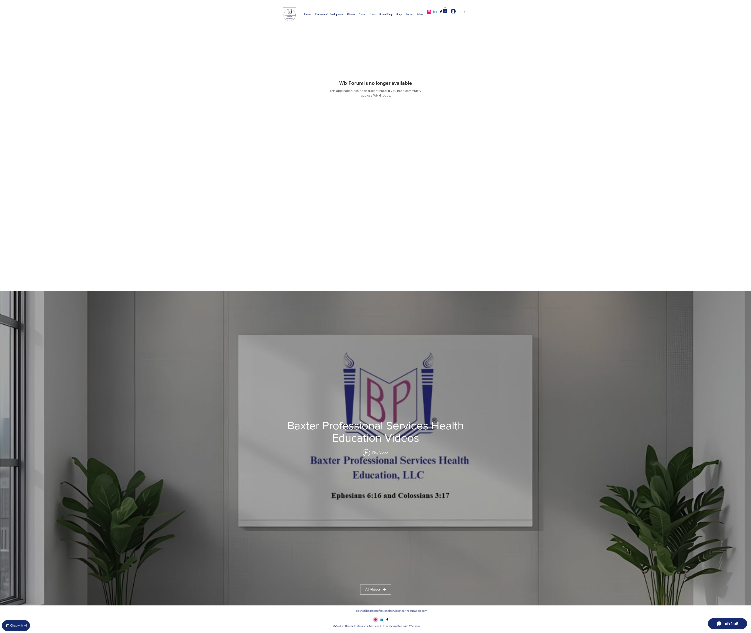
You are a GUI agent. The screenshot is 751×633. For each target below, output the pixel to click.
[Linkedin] (435, 12)
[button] (445, 10)
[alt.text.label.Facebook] (441, 12)
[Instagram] (429, 12)
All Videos (373, 589)
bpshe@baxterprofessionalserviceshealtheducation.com (391, 610)
